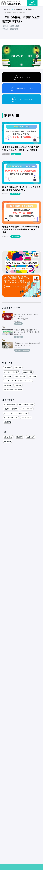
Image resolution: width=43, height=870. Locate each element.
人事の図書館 (18, 9)
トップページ (6, 9)
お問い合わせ (32, 4)
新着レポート (30, 9)
